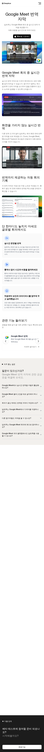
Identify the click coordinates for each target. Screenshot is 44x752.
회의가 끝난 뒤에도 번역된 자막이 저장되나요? (20, 403)
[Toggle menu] (39, 3)
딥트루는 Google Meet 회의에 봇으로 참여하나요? (20, 426)
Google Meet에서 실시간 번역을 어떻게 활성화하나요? (20, 386)
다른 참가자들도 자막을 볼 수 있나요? (16, 418)
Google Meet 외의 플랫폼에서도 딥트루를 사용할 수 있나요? (20, 434)
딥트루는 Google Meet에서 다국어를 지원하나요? (20, 410)
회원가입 (22, 747)
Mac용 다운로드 (23, 36)
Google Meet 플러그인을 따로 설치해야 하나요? (19, 395)
